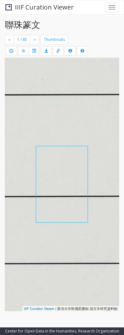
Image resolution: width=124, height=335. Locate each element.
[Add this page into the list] (23, 51)
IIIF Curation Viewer (44, 7)
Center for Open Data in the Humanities (40, 331)
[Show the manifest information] (70, 51)
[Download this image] (46, 51)
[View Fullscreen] (13, 89)
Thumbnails (54, 39)
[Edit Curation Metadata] (11, 51)
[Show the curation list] (34, 51)
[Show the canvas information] (58, 51)
